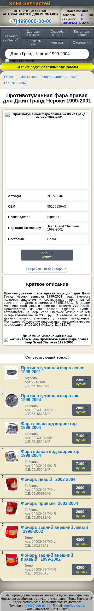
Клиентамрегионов (81, 33)
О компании (81, 42)
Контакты (57, 42)
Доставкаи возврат (33, 33)
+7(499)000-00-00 (31, 21)
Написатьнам (33, 42)
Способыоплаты (57, 33)
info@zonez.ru (74, 606)
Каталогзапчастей (11, 37)
